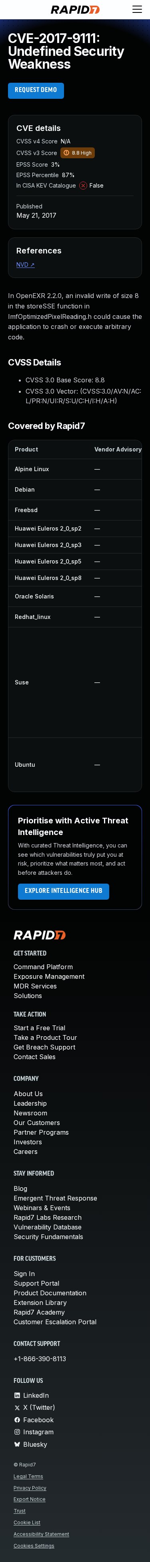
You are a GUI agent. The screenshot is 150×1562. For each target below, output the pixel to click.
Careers (26, 1152)
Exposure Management (49, 976)
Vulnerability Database (48, 1227)
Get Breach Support (44, 1047)
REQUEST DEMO (36, 90)
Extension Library (40, 1303)
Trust (20, 1511)
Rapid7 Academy (39, 1312)
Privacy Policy (30, 1488)
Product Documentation (50, 1293)
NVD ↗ (25, 264)
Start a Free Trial (39, 1028)
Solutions (28, 996)
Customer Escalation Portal (55, 1322)
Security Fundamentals (48, 1237)
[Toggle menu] (137, 9)
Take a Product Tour (45, 1037)
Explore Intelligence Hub (63, 891)
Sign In (24, 1274)
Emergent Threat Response (55, 1198)
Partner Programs (41, 1132)
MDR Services (35, 986)
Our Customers (37, 1123)
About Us (28, 1094)
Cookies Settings (34, 1546)
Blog (20, 1188)
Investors (28, 1142)
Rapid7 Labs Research (48, 1217)
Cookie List (27, 1522)
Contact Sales (35, 1057)
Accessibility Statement (41, 1534)
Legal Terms (28, 1476)
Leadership (30, 1103)
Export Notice (30, 1499)
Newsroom (30, 1113)
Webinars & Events (42, 1208)
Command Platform (43, 967)
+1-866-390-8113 (40, 1359)
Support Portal (36, 1283)
